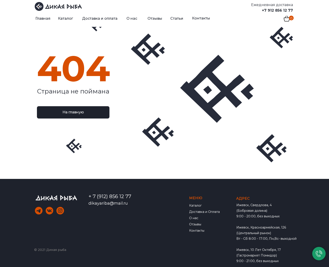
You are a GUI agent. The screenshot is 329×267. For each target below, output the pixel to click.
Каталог (195, 205)
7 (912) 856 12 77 (112, 196)
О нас (193, 218)
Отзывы (195, 224)
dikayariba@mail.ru (108, 203)
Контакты (196, 231)
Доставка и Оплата (204, 212)
